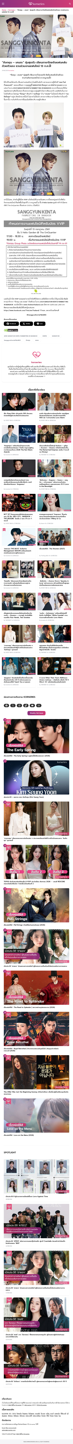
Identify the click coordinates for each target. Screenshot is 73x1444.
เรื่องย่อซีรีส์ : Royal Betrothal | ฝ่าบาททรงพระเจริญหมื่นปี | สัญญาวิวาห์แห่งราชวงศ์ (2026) (31, 1049)
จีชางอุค (43, 1413)
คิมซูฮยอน (25, 1413)
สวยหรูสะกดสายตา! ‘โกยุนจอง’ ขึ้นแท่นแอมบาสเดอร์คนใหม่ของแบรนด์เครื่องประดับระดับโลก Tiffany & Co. (53, 516)
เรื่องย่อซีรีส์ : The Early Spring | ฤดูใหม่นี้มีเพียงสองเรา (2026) (27, 756)
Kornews (11, 10)
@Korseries (28, 1405)
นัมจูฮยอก (4, 1416)
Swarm (43, 523)
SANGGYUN (55, 336)
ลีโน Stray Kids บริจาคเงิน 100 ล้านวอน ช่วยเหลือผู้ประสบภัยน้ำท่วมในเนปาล (18, 414)
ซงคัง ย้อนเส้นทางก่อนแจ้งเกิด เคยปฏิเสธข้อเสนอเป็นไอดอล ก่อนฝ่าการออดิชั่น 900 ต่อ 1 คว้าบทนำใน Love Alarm (54, 415)
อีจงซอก (44, 1416)
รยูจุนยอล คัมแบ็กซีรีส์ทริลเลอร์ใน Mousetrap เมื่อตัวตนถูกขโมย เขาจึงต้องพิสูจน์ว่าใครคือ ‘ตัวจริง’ (54, 647)
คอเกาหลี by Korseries (14, 1405)
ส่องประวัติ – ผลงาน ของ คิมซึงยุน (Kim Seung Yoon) (24, 797)
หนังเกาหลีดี (29, 1416)
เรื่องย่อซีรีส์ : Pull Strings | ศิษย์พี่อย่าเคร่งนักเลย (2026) (24, 925)
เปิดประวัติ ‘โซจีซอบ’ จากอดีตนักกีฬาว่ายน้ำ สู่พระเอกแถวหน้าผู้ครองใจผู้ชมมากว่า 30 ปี (36, 1381)
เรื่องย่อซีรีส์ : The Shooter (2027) (52, 548)
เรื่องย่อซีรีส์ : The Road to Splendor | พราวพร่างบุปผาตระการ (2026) (29, 1007)
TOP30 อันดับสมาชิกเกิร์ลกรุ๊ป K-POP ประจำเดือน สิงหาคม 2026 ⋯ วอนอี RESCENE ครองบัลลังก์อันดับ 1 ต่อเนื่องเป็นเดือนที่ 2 (34, 882)
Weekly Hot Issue (36, 713)
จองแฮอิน (37, 1413)
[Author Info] (36, 359)
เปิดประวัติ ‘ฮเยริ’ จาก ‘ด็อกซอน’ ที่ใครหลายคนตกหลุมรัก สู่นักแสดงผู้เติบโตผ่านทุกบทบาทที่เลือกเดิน (35, 1335)
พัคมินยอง (16, 1416)
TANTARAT (44, 454)
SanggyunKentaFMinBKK (12, 340)
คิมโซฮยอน (31, 1413)
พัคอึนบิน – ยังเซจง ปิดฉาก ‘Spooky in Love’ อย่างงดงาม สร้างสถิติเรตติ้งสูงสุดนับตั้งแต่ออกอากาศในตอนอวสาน (54, 583)
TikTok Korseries (42, 1405)
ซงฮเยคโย (57, 1413)
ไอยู (60, 1416)
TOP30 (14, 1413)
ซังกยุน (28, 340)
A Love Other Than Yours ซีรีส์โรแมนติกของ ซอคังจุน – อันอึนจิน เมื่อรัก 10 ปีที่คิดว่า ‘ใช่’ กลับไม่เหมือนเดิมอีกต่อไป (54, 680)
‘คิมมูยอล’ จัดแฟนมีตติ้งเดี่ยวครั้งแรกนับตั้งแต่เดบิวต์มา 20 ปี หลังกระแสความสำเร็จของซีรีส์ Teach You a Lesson (18, 680)
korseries (11, 70)
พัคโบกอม (22, 1416)
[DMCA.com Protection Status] (11, 331)
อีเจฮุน (56, 1416)
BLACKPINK (5, 1413)
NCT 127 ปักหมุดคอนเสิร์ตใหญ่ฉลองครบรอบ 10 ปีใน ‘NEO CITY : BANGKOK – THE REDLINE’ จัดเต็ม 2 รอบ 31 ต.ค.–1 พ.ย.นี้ (18, 517)
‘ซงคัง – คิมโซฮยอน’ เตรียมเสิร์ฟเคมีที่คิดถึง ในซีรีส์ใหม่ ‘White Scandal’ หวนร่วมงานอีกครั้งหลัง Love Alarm (53, 615)
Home (4, 10)
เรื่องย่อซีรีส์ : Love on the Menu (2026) (19, 1135)
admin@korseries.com (8, 1430)
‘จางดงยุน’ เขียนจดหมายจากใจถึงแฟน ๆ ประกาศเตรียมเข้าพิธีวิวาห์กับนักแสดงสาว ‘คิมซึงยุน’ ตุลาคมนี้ (18, 647)
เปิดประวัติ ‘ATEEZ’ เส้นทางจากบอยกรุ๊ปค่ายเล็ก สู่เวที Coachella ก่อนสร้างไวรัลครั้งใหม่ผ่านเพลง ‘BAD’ (35, 1242)
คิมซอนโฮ (19, 1413)
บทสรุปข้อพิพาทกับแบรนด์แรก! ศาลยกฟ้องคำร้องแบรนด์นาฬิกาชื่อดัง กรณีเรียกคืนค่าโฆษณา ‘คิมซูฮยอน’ (18, 482)
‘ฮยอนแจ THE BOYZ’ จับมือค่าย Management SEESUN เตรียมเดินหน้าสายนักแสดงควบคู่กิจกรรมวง (17, 550)
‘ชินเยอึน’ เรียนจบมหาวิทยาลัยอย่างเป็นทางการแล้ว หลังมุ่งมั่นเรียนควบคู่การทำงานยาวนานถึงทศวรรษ (17, 583)
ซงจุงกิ (52, 1413)
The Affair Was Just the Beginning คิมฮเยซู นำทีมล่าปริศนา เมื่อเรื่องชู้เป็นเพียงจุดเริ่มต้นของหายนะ (36, 1093)
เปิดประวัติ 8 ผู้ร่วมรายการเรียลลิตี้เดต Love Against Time (27, 1196)
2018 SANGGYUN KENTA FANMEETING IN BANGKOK (20, 336)
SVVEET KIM (9, 420)
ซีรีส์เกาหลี (63, 1413)
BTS (10, 1413)
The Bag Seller (45, 555)
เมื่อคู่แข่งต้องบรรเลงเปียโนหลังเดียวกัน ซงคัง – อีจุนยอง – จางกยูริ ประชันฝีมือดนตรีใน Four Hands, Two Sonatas (18, 615)
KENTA (45, 336)
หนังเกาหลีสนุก (37, 1416)
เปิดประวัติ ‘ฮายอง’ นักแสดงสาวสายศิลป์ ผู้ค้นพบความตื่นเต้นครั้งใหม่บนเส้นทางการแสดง (35, 966)
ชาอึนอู (47, 1413)
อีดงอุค (52, 1416)
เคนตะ (37, 340)
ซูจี (68, 1413)
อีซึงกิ (48, 1416)
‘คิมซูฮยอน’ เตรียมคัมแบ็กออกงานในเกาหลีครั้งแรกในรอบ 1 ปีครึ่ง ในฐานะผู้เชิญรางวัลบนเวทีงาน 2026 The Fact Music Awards (19, 448)
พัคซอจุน (10, 1416)
